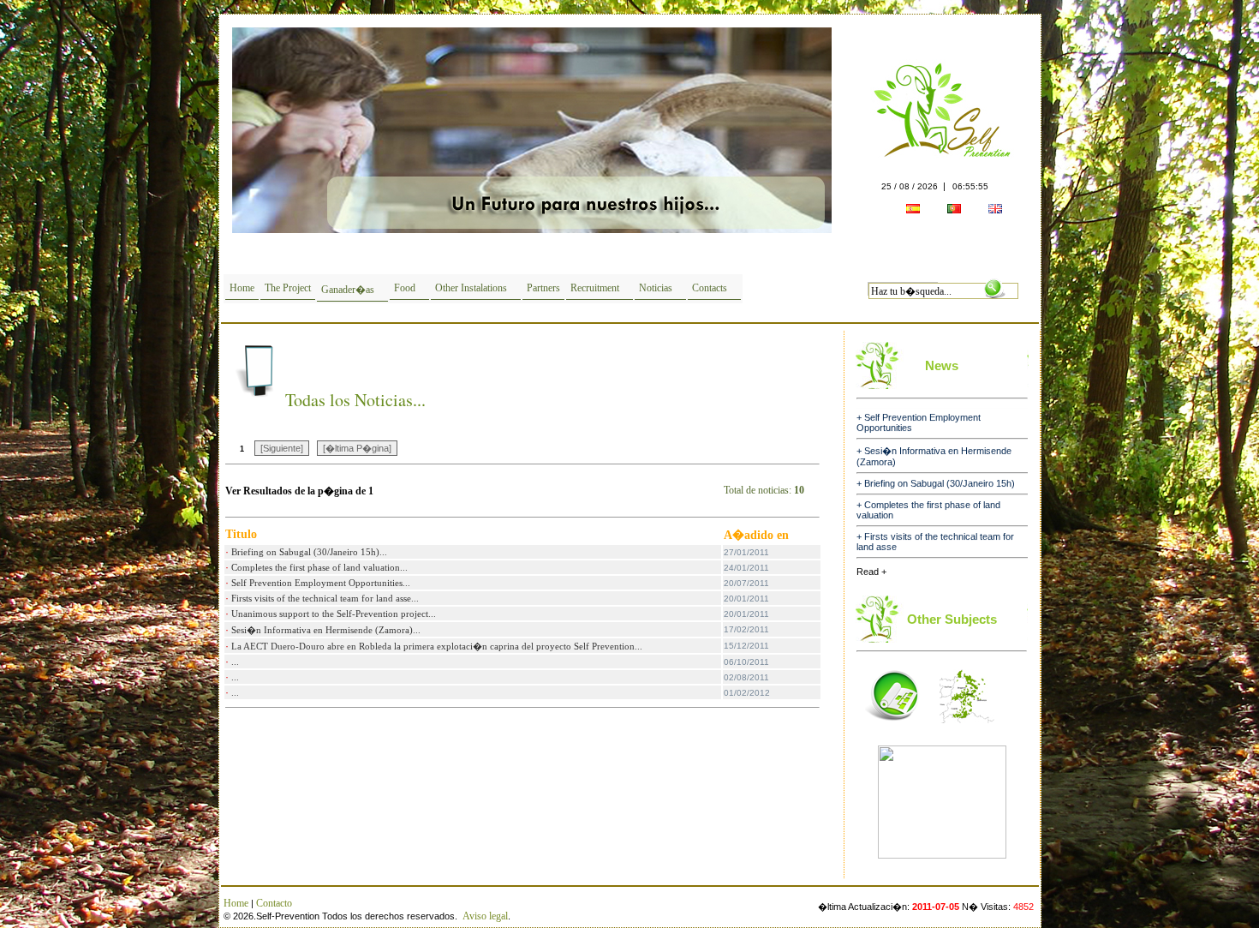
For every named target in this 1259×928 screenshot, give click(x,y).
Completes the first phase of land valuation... (319, 567)
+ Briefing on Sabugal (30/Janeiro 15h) (935, 467)
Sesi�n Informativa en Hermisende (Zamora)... (326, 630)
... (235, 661)
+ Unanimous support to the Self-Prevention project (924, 557)
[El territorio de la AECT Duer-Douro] (967, 728)
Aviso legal (485, 916)
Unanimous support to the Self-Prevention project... (333, 613)
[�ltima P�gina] (357, 448)
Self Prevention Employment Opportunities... (320, 583)
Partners (543, 288)
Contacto (274, 903)
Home (242, 288)
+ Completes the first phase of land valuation (928, 493)
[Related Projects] (892, 728)
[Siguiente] (281, 448)
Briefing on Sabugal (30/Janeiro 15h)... (309, 552)
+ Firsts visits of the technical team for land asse (935, 525)
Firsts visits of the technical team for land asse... (325, 598)
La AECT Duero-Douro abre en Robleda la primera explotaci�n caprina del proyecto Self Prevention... (436, 646)
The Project (288, 288)
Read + (871, 571)
